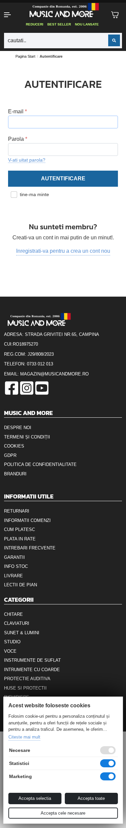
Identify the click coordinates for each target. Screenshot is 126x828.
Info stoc (16, 566)
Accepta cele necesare (63, 813)
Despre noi (17, 427)
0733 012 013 (40, 363)
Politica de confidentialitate (40, 464)
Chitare (13, 614)
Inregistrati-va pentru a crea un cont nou (63, 251)
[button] (10, 14)
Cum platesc (19, 529)
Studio (12, 641)
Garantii (14, 557)
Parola (16, 139)
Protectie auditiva (27, 678)
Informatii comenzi (27, 520)
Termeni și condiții (27, 436)
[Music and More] (62, 10)
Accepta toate (91, 798)
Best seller (59, 24)
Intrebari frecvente (29, 547)
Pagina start (25, 56)
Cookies (14, 446)
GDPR (10, 455)
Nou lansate (87, 24)
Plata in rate (20, 538)
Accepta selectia (34, 798)
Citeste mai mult (24, 737)
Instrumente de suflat (32, 660)
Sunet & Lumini (21, 632)
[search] (114, 40)
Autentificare (63, 178)
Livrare (13, 575)
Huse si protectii (25, 688)
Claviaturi (16, 623)
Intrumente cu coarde (32, 669)
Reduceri (34, 24)
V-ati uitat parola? (26, 160)
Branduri (15, 473)
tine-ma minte (34, 194)
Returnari (16, 511)
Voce (10, 651)
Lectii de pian (20, 584)
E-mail (16, 111)
